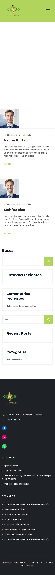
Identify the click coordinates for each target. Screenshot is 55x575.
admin (28, 135)
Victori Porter (15, 140)
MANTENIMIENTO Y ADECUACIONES (20, 529)
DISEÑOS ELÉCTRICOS (14, 519)
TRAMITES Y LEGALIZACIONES (18, 534)
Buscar (8, 250)
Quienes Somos (11, 466)
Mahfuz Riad (14, 210)
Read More (9, 164)
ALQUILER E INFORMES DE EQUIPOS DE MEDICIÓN (26, 504)
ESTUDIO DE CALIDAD (14, 509)
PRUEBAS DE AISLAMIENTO (16, 514)
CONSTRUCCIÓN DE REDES (16, 524)
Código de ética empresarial (16, 484)
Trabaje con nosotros (14, 471)
